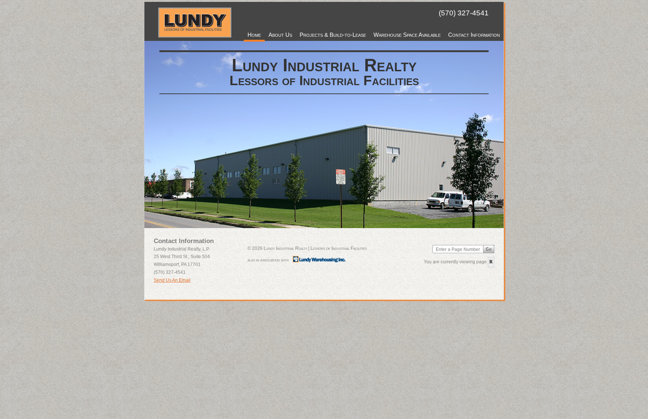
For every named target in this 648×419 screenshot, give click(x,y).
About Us (280, 35)
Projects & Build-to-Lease (333, 35)
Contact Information (474, 35)
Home (254, 35)
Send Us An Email (172, 280)
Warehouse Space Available (407, 35)
